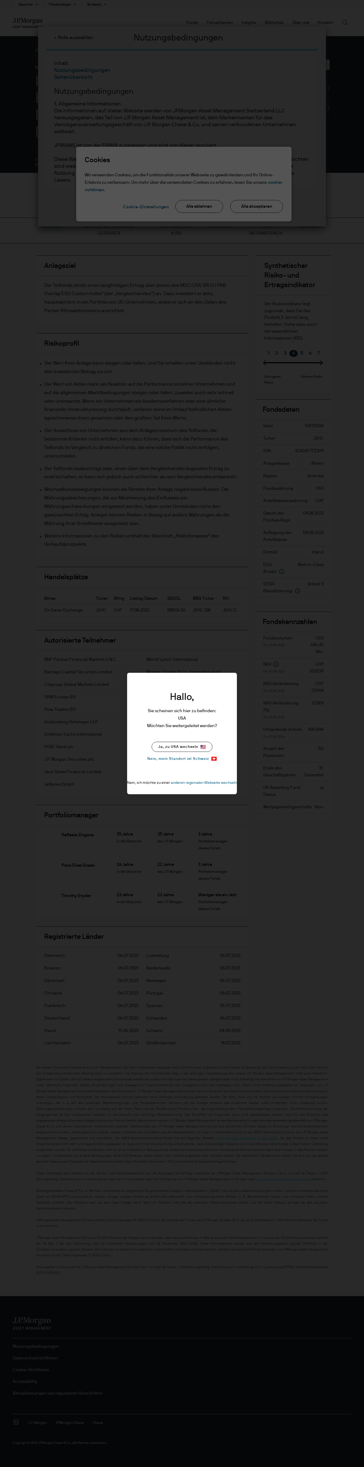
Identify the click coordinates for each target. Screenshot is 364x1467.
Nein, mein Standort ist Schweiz (178, 759)
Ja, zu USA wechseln (178, 747)
